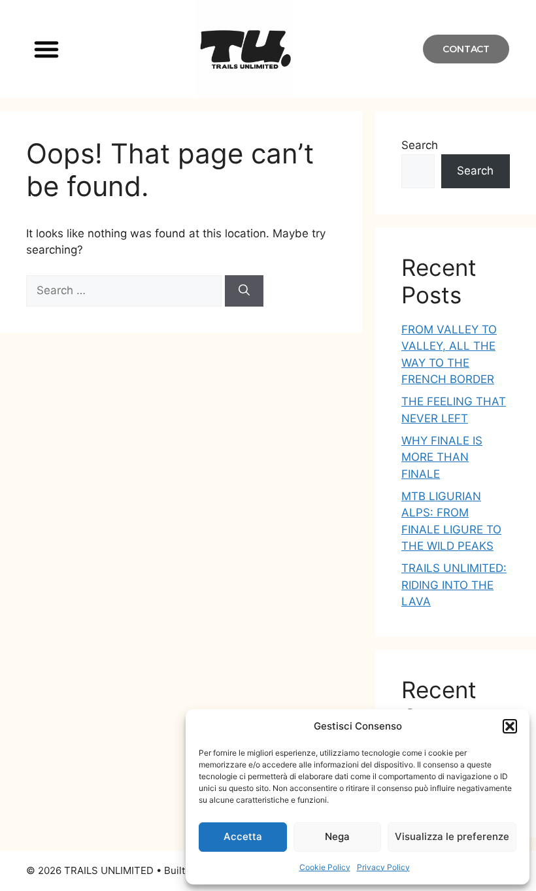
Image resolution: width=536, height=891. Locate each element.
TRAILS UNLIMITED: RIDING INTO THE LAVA (454, 585)
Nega (337, 836)
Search (419, 145)
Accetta (243, 836)
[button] (509, 726)
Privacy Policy (383, 867)
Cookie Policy (324, 867)
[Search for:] (125, 290)
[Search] (244, 291)
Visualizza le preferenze (452, 836)
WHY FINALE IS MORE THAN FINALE (441, 457)
